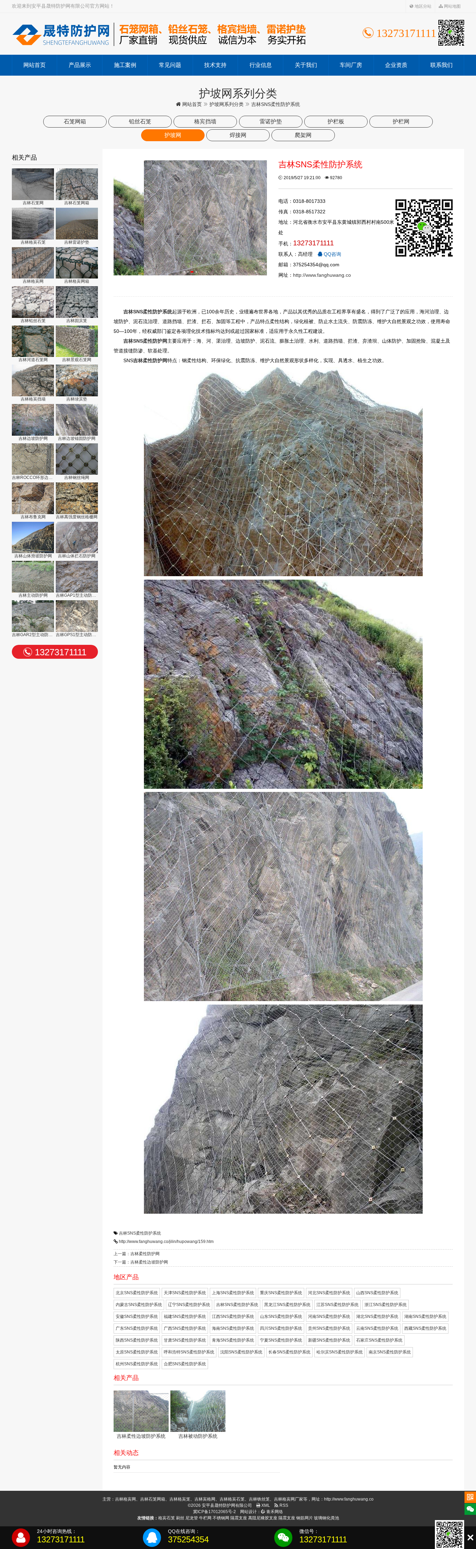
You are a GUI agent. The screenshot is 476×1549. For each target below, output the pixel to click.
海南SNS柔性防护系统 (233, 1328)
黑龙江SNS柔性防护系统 (287, 1304)
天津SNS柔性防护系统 (185, 1292)
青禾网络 (274, 1511)
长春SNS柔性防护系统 (289, 1352)
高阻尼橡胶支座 (262, 1518)
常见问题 (170, 65)
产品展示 (80, 65)
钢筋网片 (304, 1518)
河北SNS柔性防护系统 (329, 1292)
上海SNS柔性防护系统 (233, 1292)
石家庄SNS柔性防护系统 (379, 1340)
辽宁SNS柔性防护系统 (189, 1304)
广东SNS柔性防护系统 (137, 1328)
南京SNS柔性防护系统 (390, 1352)
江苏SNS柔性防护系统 (337, 1304)
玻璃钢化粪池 (326, 1518)
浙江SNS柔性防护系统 (385, 1304)
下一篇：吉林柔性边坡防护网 (141, 1262)
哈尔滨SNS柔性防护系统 (339, 1352)
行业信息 (260, 65)
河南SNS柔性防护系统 (329, 1316)
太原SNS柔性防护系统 (137, 1352)
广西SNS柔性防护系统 (185, 1328)
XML (265, 1505)
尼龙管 (191, 1518)
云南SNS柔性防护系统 (377, 1328)
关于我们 (306, 65)
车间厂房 (351, 65)
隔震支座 (238, 1518)
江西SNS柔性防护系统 (233, 1316)
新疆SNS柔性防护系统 (329, 1340)
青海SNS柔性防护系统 (233, 1340)
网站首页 (34, 65)
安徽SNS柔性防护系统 (137, 1316)
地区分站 (422, 6)
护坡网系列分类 (226, 104)
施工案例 (125, 65)
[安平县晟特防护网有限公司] (159, 34)
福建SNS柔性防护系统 (185, 1316)
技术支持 (215, 65)
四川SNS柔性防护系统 (281, 1328)
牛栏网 (205, 1518)
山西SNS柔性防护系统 (377, 1292)
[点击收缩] (470, 1537)
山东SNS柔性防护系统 (281, 1316)
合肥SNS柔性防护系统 (185, 1363)
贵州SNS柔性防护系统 (329, 1328)
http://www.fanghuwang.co (322, 275)
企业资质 (396, 65)
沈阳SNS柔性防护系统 (241, 1352)
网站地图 (452, 6)
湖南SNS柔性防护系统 (425, 1316)
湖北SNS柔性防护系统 (377, 1316)
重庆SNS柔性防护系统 (281, 1292)
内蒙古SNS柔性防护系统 (139, 1304)
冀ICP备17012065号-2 (214, 1511)
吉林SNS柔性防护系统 (140, 1233)
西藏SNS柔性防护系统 (425, 1328)
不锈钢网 (221, 1518)
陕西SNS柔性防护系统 (137, 1340)
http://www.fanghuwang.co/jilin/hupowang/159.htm (166, 1241)
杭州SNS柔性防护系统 (137, 1363)
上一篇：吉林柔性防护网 (137, 1253)
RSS (283, 1505)
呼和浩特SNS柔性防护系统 (189, 1352)
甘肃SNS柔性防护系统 (185, 1340)
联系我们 (441, 65)
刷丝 (180, 1518)
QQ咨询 (331, 254)
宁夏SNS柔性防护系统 (281, 1340)
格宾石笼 (166, 1518)
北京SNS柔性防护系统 (137, 1292)
